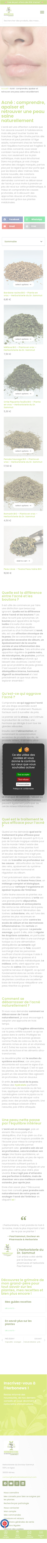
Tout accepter (23, 774)
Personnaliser (23, 784)
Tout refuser (23, 779)
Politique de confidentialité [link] (23, 789)
